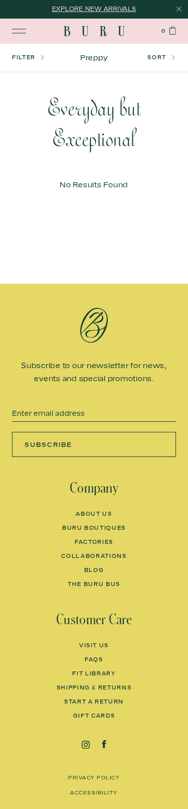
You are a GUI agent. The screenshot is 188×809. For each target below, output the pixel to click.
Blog (94, 569)
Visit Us (94, 645)
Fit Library (93, 673)
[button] (37, 58)
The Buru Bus (94, 584)
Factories (94, 541)
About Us (94, 513)
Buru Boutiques (94, 527)
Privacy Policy (94, 777)
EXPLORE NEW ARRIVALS (94, 9)
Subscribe (48, 444)
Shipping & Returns (94, 687)
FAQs (94, 659)
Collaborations (93, 555)
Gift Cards (94, 715)
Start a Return (94, 701)
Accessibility (94, 792)
